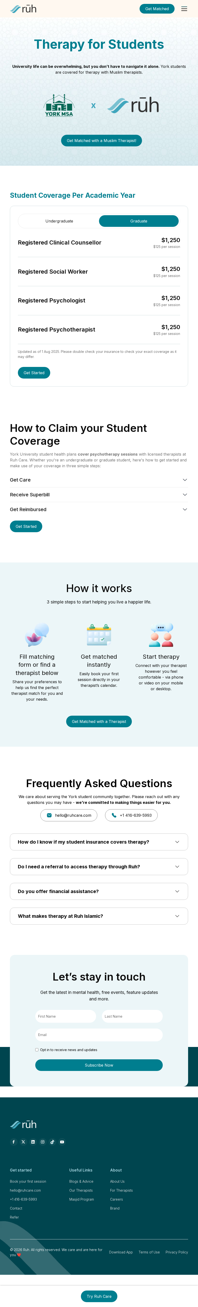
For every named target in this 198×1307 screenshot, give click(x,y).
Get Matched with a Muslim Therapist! (101, 140)
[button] (183, 9)
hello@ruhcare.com (25, 1190)
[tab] (59, 221)
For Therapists (121, 1190)
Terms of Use (149, 1252)
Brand (115, 1208)
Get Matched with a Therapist (99, 721)
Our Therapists (81, 1190)
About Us (117, 1181)
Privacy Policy (177, 1252)
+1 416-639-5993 (23, 1199)
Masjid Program (81, 1199)
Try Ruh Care (99, 1296)
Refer (14, 1217)
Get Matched (157, 8)
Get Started (34, 372)
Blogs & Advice (81, 1181)
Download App (121, 1252)
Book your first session (28, 1181)
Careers (116, 1199)
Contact (16, 1208)
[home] (23, 8)
